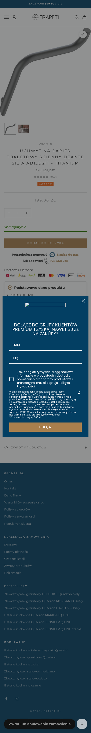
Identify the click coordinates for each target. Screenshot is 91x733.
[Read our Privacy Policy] (79, 392)
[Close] (83, 301)
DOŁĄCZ (45, 427)
